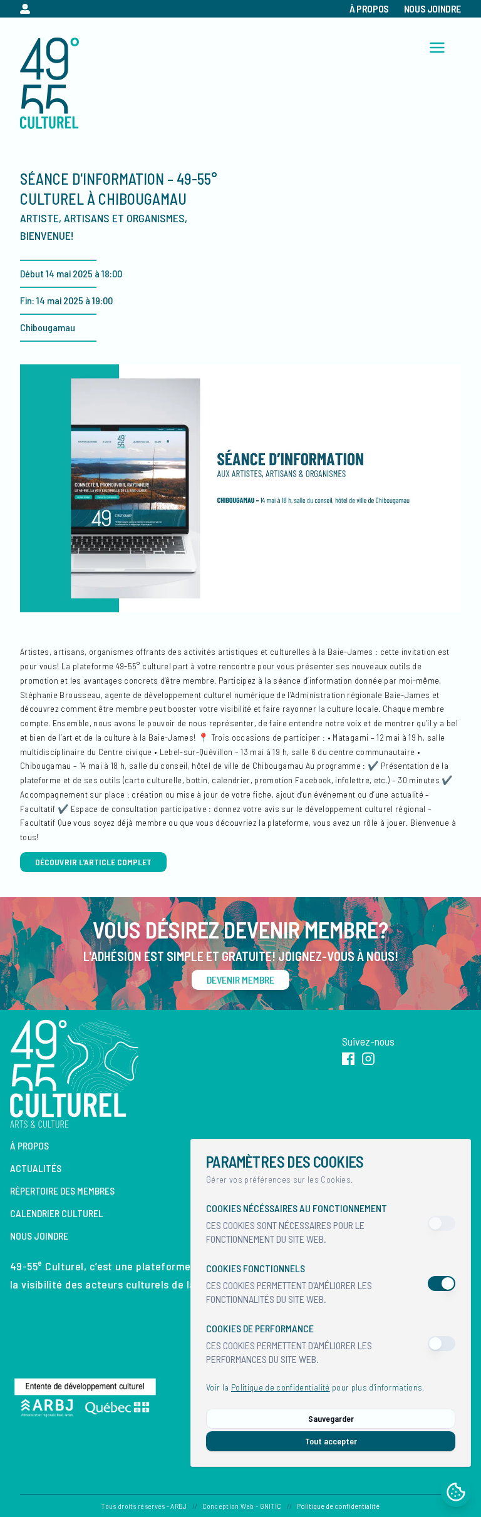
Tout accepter (331, 1441)
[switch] (441, 1223)
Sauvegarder (331, 1418)
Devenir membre (240, 979)
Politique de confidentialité (280, 1387)
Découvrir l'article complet (93, 861)
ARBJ (178, 1505)
